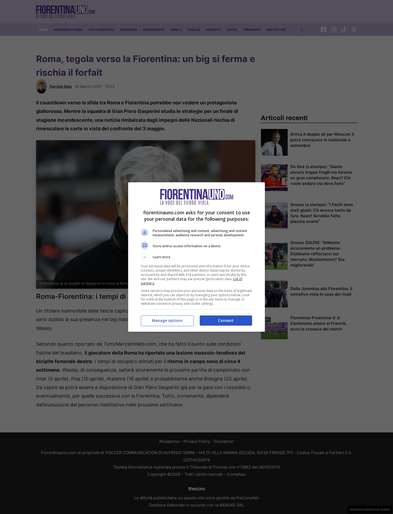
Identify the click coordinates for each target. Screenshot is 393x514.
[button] (196, 257)
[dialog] (196, 257)
